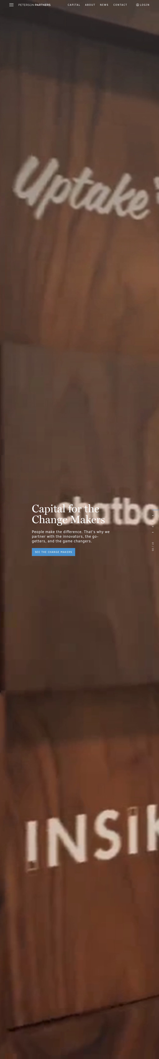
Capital (74, 5)
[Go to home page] (34, 5)
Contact (120, 5)
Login (144, 5)
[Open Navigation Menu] (11, 5)
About (90, 5)
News (104, 5)
